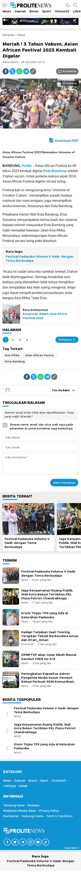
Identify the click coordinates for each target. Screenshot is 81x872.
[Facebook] (5, 71)
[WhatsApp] (19, 71)
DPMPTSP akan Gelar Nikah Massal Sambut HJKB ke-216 (48, 657)
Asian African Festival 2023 (41, 355)
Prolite (27, 165)
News (21, 35)
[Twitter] (12, 71)
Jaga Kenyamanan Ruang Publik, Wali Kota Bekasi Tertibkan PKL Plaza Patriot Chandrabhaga (47, 594)
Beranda (8, 35)
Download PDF (66, 141)
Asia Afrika (12, 355)
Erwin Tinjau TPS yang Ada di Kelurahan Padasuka (44, 615)
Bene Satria (10, 62)
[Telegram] (26, 71)
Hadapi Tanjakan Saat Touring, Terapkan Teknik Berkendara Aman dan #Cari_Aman (50, 636)
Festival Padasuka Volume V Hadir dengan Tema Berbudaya (39, 259)
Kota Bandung (54, 171)
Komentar (69, 71)
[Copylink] (33, 71)
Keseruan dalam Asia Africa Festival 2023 (45, 316)
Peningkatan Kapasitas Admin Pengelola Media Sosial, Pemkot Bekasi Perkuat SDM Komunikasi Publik (47, 680)
